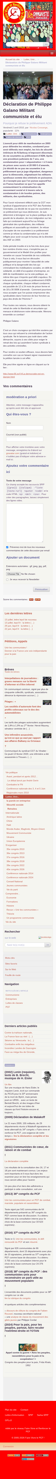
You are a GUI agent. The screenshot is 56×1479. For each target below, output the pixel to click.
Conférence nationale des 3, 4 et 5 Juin (26, 788)
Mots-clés (10, 958)
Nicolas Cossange (38, 127)
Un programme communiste (20, 918)
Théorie (10, 914)
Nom (8, 423)
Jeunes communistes (17, 885)
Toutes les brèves (12, 672)
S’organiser (11, 845)
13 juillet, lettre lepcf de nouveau (21, 619)
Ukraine (10, 837)
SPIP (30, 1415)
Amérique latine (14, 817)
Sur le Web (10, 969)
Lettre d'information (14, 1415)
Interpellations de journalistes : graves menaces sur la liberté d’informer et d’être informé (21, 681)
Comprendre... (13, 893)
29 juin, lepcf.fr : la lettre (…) (19, 626)
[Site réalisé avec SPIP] (28, 1459)
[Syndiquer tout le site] (28, 1455)
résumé (33, 1242)
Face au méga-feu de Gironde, (20, 1052)
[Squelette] (42, 1455)
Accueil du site (12, 59)
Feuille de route (13, 975)
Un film (8, 1084)
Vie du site (11, 922)
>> (46, 44)
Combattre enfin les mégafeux (19, 1044)
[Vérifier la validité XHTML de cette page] (13, 1455)
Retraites (12, 809)
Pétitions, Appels (16, 641)
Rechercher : (12, 39)
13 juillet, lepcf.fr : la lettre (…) (19, 622)
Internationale (12, 813)
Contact (24, 1409)
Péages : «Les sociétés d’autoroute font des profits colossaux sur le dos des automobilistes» (23, 709)
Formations (12, 901)
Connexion (8, 1446)
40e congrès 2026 (15, 869)
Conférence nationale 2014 (20, 873)
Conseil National (15, 881)
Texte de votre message (18, 480)
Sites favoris (11, 963)
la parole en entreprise (18, 800)
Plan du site (10, 1409)
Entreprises (46, 134)
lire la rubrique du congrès (17, 1298)
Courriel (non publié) (16, 434)
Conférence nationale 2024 (20, 877)
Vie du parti (12, 889)
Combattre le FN (15, 784)
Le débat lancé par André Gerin (22, 780)
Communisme (30, 134)
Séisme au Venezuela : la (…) (19, 1040)
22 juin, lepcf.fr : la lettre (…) (19, 629)
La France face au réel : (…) (19, 1036)
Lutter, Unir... (30, 59)
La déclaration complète (16, 1161)
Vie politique (12, 772)
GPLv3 (8, 1420)
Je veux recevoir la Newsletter (24, 579)
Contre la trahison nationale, (19, 1032)
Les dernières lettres (18, 613)
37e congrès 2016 (15, 857)
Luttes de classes (14, 137)
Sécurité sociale (15, 804)
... (6, 657)
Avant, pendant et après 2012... (22, 776)
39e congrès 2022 (15, 865)
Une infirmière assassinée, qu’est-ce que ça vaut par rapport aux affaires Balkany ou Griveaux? (23, 740)
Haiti (9, 825)
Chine (9, 821)
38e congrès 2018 (15, 861)
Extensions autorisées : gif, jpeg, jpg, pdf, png (26, 568)
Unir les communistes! (16, 647)
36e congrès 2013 (15, 853)
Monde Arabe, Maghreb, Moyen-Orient (26, 829)
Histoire (10, 905)
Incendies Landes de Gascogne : (21, 1048)
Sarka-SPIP (42, 1415)
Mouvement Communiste (19, 833)
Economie (11, 897)
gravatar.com (12, 453)
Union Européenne (16, 841)
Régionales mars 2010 (18, 792)
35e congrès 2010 (15, 849)
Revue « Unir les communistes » (22, 909)
